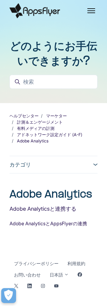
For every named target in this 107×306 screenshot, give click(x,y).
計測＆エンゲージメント (40, 122)
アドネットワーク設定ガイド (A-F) (49, 134)
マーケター (56, 115)
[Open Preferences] (8, 295)
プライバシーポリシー (36, 263)
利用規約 (76, 263)
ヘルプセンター (24, 115)
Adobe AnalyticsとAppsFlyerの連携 (48, 223)
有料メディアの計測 (35, 128)
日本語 (57, 275)
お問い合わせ (27, 275)
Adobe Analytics (32, 140)
